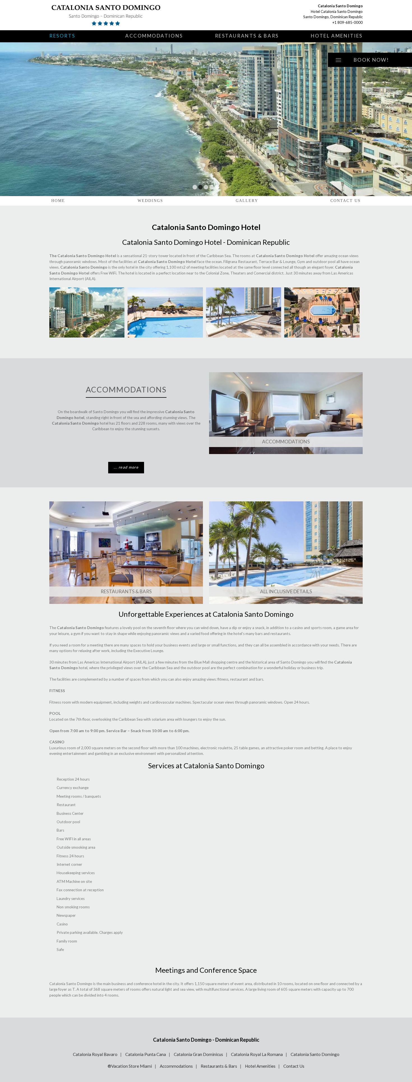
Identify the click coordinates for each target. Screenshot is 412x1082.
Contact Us (345, 201)
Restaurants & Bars (247, 36)
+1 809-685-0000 (347, 22)
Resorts (62, 36)
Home (58, 201)
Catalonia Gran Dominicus (198, 1054)
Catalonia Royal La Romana (257, 1054)
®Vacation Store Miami (130, 1066)
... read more (126, 467)
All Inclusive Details (286, 591)
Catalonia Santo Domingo (315, 1054)
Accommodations (154, 36)
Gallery (247, 201)
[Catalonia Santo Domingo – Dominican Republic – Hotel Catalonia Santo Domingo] (115, 15)
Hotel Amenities (337, 36)
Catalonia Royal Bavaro (95, 1054)
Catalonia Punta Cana (145, 1054)
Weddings (150, 201)
